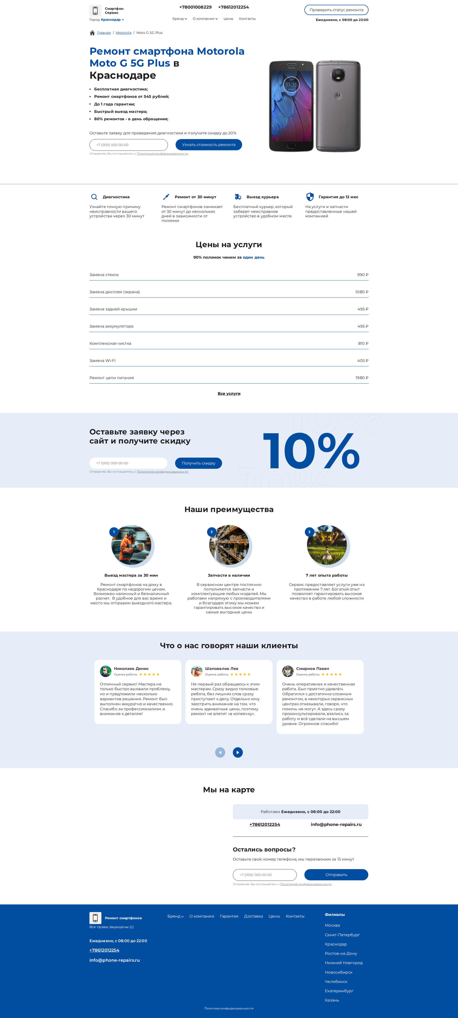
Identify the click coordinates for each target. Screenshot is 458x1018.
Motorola (123, 33)
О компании (203, 19)
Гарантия (229, 916)
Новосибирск (338, 972)
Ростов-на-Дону (341, 953)
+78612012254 (233, 7)
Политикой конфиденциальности (162, 153)
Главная (104, 33)
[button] (238, 752)
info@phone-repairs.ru (336, 824)
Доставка (253, 916)
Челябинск (336, 981)
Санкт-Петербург (342, 935)
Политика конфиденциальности (229, 1008)
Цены (228, 19)
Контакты (247, 19)
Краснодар (336, 944)
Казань (332, 1000)
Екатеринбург (339, 991)
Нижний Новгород (344, 963)
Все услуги (229, 393)
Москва (332, 925)
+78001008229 (195, 7)
